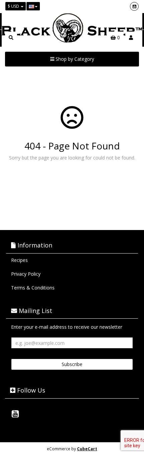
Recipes (19, 260)
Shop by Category (74, 59)
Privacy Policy (26, 274)
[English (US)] (33, 6)
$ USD (14, 6)
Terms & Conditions (33, 287)
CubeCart (87, 449)
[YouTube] (134, 6)
